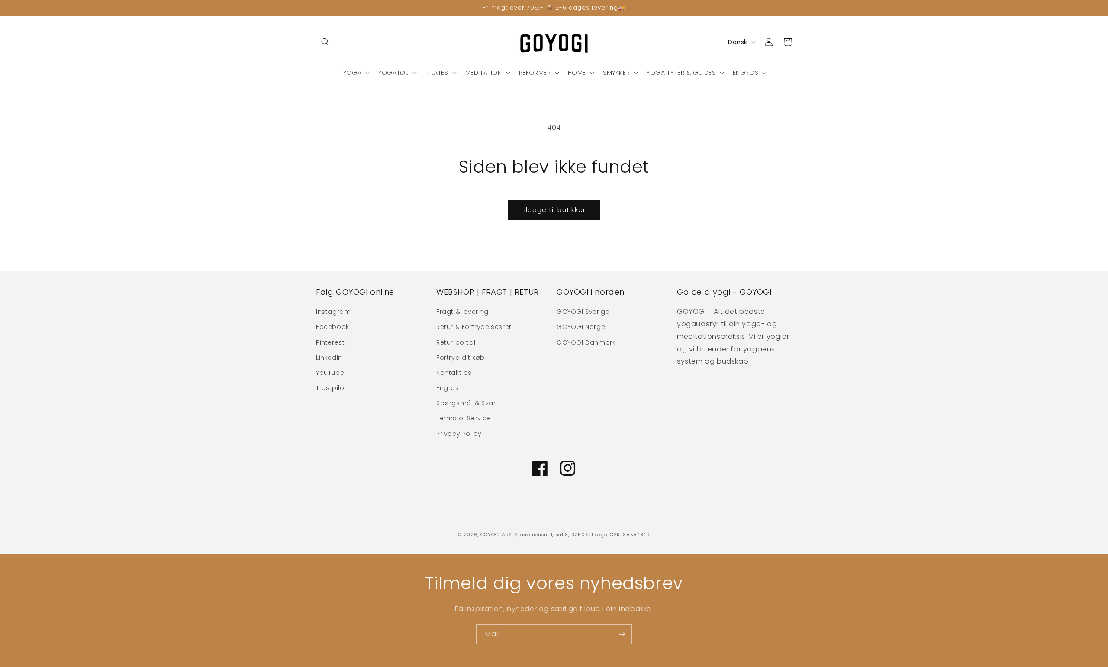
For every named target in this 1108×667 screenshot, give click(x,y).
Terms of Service (463, 418)
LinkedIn (329, 357)
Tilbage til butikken (554, 209)
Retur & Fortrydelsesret (474, 326)
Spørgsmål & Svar (466, 403)
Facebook (332, 326)
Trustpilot (331, 387)
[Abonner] (621, 634)
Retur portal (455, 342)
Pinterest (330, 342)
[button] (325, 42)
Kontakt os (454, 372)
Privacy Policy (458, 433)
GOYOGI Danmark (586, 342)
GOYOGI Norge (581, 326)
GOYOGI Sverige (583, 311)
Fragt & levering (462, 311)
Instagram (333, 311)
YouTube (330, 372)
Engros (447, 387)
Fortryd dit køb (460, 357)
